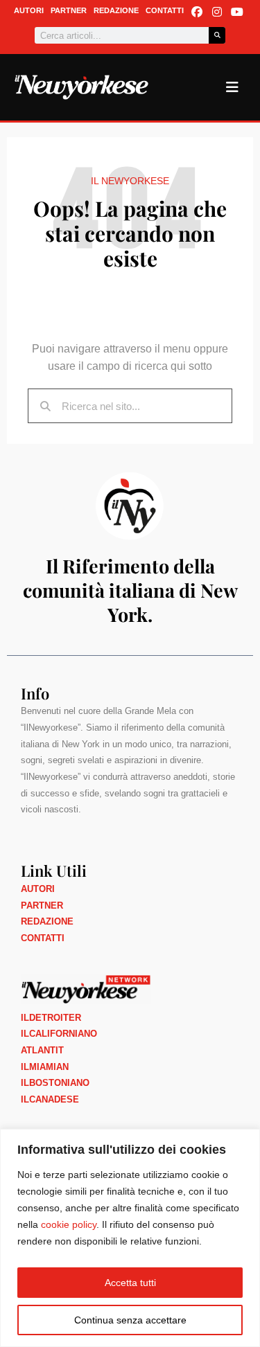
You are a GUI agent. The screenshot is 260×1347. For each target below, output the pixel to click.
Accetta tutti (130, 1282)
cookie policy (68, 1224)
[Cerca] (217, 35)
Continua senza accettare (130, 1320)
